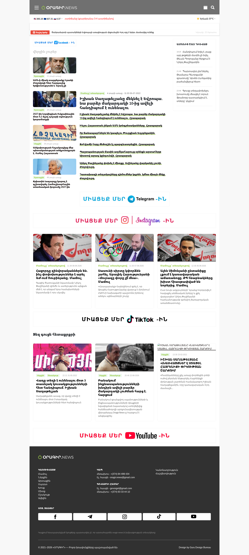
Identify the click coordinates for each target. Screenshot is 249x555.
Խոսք (41, 488)
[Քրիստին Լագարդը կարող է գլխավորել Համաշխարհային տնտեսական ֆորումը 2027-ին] (54, 166)
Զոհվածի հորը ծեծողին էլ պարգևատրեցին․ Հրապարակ (117, 144)
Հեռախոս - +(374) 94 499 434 (113, 474)
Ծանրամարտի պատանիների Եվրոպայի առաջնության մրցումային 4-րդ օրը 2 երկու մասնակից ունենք (103, 32)
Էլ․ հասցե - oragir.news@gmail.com (116, 477)
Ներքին (37, 143)
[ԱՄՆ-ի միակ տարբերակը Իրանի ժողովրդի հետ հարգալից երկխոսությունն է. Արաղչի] (54, 65)
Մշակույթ (44, 494)
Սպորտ (42, 484)
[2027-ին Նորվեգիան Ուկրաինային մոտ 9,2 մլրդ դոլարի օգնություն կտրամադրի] (54, 99)
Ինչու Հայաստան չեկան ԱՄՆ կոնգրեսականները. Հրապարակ (121, 125)
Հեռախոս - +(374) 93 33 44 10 (113, 492)
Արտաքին (39, 76)
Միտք (41, 491)
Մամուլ (42, 474)
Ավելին (42, 498)
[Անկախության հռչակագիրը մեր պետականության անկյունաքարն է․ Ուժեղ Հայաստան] (54, 132)
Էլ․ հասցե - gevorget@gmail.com (114, 488)
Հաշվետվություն (166, 473)
